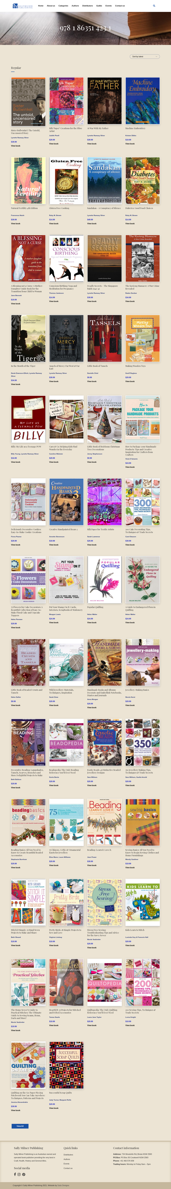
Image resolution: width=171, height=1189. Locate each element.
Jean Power (91, 857)
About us (51, 6)
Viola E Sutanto (131, 459)
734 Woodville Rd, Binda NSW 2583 (137, 1154)
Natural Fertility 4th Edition (24, 208)
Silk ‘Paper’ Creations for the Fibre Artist (65, 129)
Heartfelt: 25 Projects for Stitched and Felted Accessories (65, 1011)
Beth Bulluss (16, 779)
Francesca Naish (17, 215)
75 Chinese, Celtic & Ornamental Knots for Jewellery (64, 851)
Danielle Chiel (92, 373)
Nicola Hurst (130, 697)
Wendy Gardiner (131, 859)
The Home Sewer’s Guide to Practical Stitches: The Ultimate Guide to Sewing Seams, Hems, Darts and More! (26, 1014)
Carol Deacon (130, 537)
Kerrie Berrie (54, 777)
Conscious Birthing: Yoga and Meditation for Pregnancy (63, 287)
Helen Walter (92, 614)
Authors (75, 6)
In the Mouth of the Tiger (23, 366)
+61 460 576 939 (127, 1161)
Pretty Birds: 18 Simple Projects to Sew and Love (65, 931)
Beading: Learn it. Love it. (99, 850)
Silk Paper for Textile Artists (100, 529)
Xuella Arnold (141, 777)
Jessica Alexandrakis (19, 1102)
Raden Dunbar (131, 293)
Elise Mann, (54, 857)
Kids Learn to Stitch (134, 930)
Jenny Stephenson (94, 454)
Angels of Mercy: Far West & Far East (64, 367)
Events (109, 6)
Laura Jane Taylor (94, 1017)
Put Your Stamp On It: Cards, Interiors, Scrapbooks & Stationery (66, 608)
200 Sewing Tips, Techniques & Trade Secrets (140, 1011)
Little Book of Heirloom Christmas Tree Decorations (103, 448)
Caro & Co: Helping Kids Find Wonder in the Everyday (63, 448)
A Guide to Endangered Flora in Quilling (140, 608)
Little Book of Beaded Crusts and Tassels (26, 691)
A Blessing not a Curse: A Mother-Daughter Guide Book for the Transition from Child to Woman (27, 288)
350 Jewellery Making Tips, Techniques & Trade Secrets (139, 771)
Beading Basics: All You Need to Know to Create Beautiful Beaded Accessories (27, 853)
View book (15, 146)
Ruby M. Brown (55, 215)
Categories (63, 6)
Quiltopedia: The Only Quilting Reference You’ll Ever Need (102, 1011)
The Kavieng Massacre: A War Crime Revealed (142, 287)
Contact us (120, 6)
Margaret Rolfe (65, 1100)
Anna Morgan (92, 699)
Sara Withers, (130, 777)
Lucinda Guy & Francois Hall (136, 937)
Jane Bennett (16, 295)
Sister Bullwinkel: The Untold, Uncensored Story (25, 131)
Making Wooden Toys (135, 366)
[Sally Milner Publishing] (22, 6)
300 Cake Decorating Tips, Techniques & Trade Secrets (139, 530)
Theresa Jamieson (56, 293)
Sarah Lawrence (93, 537)
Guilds (99, 6)
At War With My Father (97, 128)
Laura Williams (64, 857)
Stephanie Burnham (19, 859)
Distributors (87, 6)
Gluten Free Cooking (59, 208)
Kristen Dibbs (130, 135)
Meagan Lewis (55, 614)
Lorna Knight (130, 1017)
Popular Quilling (95, 607)
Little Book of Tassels (97, 366)
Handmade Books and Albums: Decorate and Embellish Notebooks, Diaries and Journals (104, 692)
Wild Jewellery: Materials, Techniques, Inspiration (61, 691)
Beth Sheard (16, 937)
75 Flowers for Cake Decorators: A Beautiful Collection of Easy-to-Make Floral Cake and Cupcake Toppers (27, 611)
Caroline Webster (56, 454)
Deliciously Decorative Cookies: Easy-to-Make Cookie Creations (26, 530)
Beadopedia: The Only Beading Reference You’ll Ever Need (64, 771)
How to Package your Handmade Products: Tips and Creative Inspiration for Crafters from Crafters (140, 450)
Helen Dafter (16, 697)
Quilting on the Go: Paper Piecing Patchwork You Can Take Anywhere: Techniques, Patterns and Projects (28, 1095)
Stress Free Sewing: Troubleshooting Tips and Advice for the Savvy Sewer (103, 933)
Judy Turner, (54, 1100)
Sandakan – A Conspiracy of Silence (104, 208)
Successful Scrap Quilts (60, 1092)
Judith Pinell (54, 135)
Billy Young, (16, 454)
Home (40, 6)
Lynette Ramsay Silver (20, 138)
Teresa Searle (54, 1017)
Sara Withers (92, 777)
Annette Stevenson (56, 537)
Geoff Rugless (131, 373)
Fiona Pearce (16, 537)
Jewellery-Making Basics (137, 689)
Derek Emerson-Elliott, (20, 373)
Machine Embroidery (135, 128)
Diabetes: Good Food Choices (139, 208)
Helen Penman (16, 619)
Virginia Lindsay (55, 937)
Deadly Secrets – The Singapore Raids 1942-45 (102, 287)
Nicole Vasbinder (94, 939)
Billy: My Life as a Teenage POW (26, 446)
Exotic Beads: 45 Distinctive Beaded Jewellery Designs (104, 771)
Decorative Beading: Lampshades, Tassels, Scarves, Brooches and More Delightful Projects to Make (27, 773)
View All (20, 1126)
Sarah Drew (53, 697)
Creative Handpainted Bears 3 (63, 529)
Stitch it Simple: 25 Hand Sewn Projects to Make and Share (25, 931)
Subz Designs (63, 1185)
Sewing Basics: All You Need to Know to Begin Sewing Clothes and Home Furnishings (142, 853)
